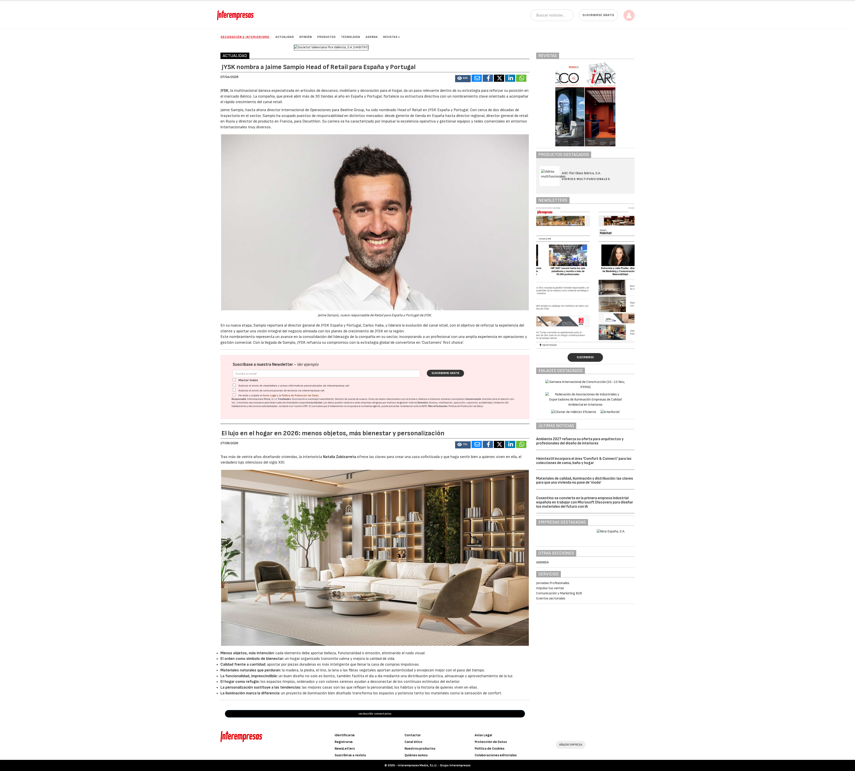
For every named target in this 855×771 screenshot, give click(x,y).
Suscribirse (585, 357)
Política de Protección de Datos (300, 395)
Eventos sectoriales (550, 598)
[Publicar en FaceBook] (488, 78)
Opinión (305, 37)
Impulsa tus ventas (550, 588)
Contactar (413, 735)
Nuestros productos (420, 748)
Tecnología (350, 37)
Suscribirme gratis (445, 373)
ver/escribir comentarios (374, 714)
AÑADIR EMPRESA (570, 744)
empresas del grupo (371, 402)
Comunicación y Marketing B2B (559, 593)
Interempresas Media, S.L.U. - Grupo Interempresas (434, 765)
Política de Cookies (489, 748)
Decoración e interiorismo (245, 37)
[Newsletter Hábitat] (585, 274)
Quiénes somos (416, 755)
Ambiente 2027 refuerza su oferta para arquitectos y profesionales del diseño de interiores (580, 441)
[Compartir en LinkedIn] (510, 78)
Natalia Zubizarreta (339, 456)
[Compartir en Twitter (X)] (499, 78)
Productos (326, 37)
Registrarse (344, 742)
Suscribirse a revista (350, 755)
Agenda (372, 37)
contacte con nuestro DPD (293, 406)
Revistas (390, 37)
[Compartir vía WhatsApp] (521, 78)
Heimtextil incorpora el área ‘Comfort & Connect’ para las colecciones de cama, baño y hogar (583, 460)
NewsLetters (345, 748)
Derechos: (423, 402)
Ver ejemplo (307, 364)
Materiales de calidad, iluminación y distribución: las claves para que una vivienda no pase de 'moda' (584, 480)
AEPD (424, 406)
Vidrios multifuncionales (586, 179)
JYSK (224, 90)
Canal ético (413, 742)
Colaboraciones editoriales (496, 755)
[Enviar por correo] (477, 78)
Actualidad (284, 37)
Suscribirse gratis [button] (598, 15)
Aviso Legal (269, 395)
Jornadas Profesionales (552, 583)
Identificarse (345, 735)
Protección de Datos (491, 742)
